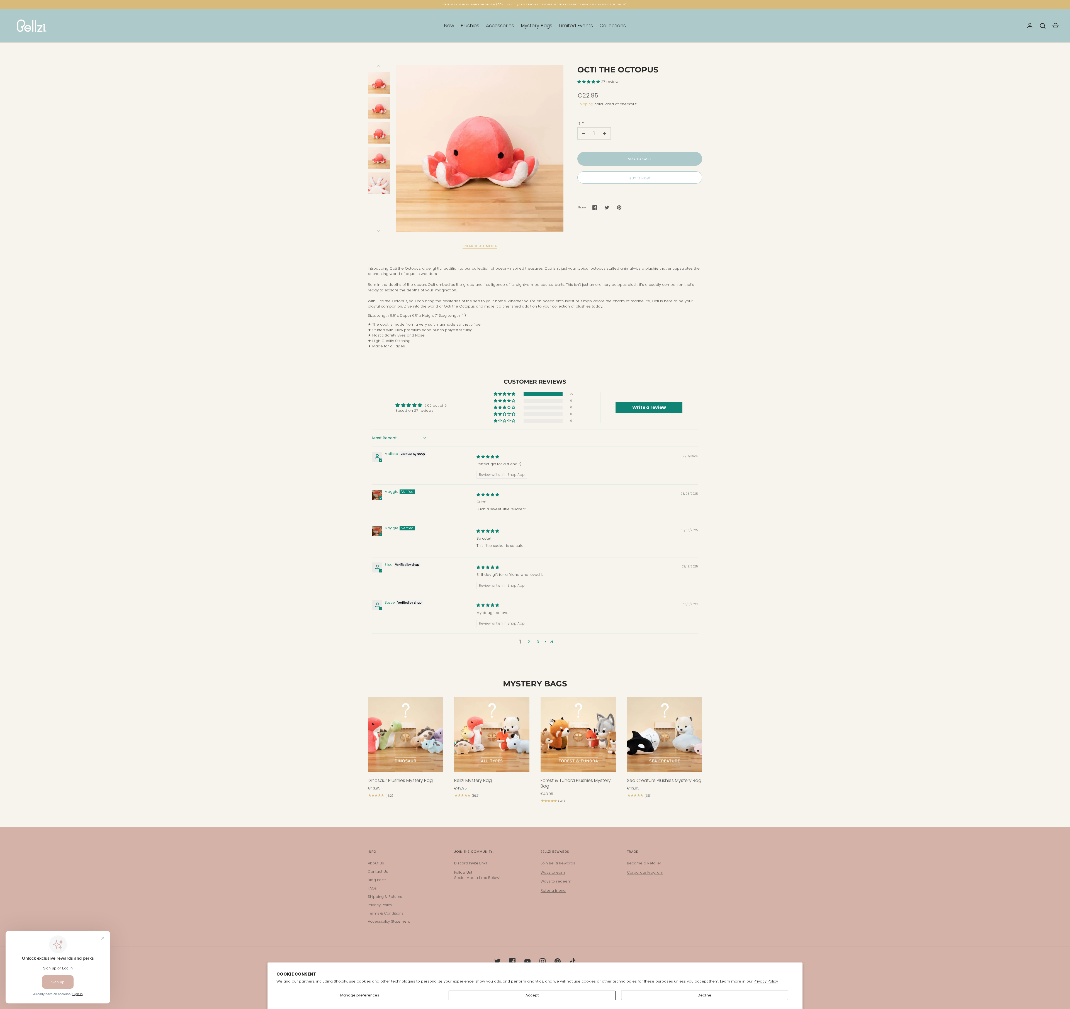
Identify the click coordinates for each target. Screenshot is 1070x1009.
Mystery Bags (536, 25)
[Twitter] (497, 961)
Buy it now (639, 178)
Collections (613, 25)
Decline (704, 995)
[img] (487, 456)
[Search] (1043, 26)
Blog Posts (377, 880)
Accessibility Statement (389, 921)
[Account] (1030, 26)
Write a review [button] (649, 407)
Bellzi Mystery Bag (473, 780)
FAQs (372, 888)
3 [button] (538, 641)
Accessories (500, 25)
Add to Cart (639, 159)
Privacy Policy (766, 981)
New (449, 25)
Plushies (470, 25)
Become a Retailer (644, 863)
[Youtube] (527, 961)
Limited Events (576, 25)
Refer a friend (553, 890)
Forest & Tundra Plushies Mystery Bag (576, 783)
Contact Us (378, 871)
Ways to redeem (556, 881)
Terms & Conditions (385, 913)
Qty (580, 123)
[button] (589, 81)
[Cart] (1055, 26)
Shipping (585, 104)
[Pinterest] (557, 961)
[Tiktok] (572, 961)
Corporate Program (645, 872)
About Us (376, 863)
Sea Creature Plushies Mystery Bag (664, 780)
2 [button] (529, 641)
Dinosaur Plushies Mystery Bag (400, 780)
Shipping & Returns (385, 896)
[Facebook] (512, 961)
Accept (532, 995)
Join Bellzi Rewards (558, 863)
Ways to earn (553, 872)
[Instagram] (542, 961)
